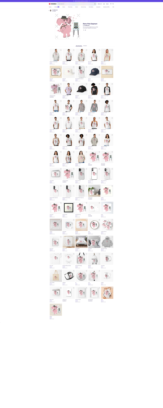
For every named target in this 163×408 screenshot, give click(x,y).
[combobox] (77, 4)
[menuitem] (50, 7)
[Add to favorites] (84, 30)
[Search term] (95, 4)
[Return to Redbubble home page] (53, 4)
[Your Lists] (111, 4)
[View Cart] (113, 4)
